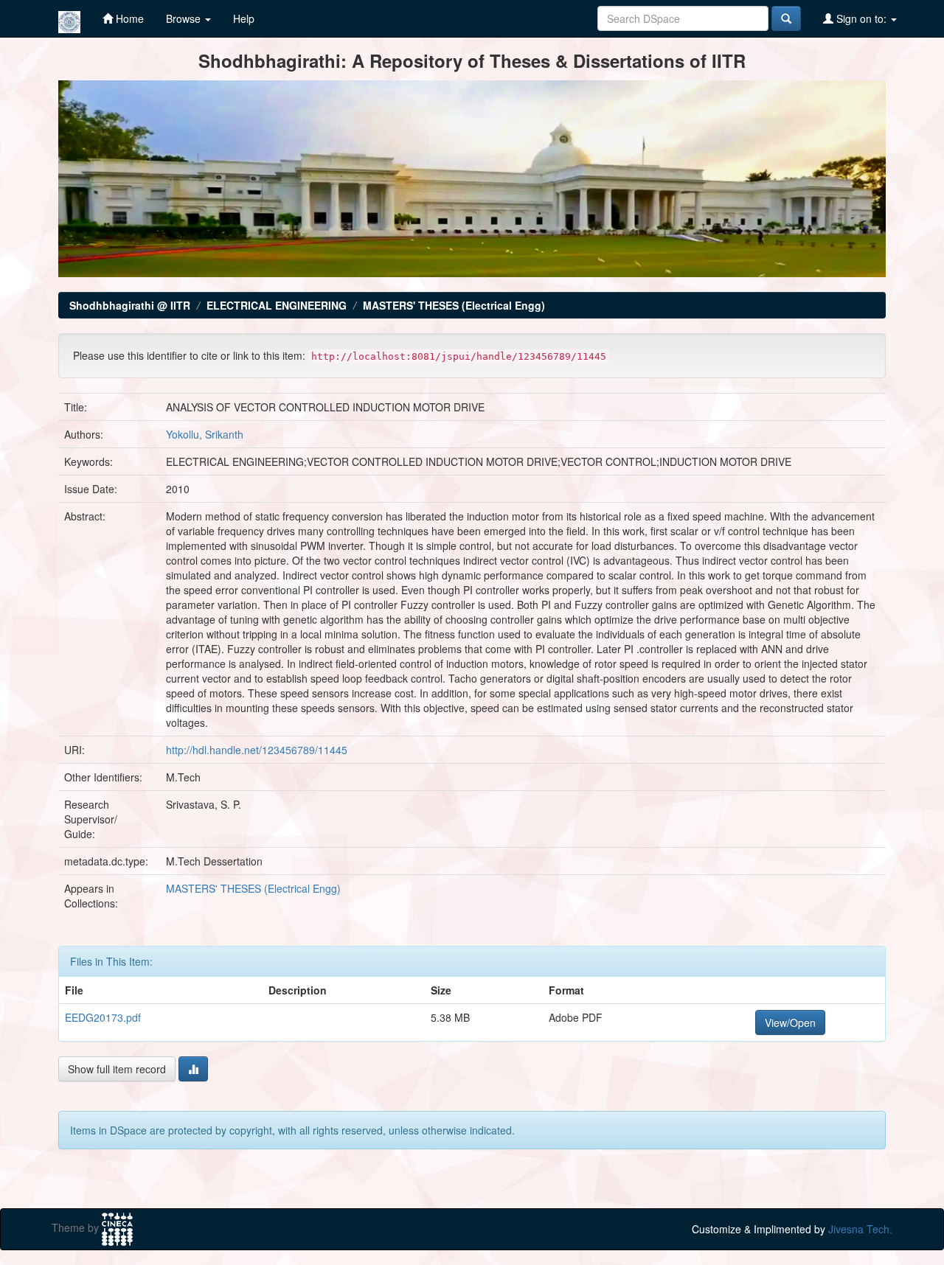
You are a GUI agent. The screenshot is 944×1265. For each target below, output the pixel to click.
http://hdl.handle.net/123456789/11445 (256, 749)
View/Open (790, 1022)
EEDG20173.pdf (103, 1017)
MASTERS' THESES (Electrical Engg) (454, 305)
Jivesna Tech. (860, 1229)
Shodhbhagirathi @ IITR (129, 305)
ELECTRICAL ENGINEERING (276, 305)
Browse (185, 18)
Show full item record (117, 1069)
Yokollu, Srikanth (204, 434)
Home (128, 18)
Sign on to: (861, 18)
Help (243, 18)
